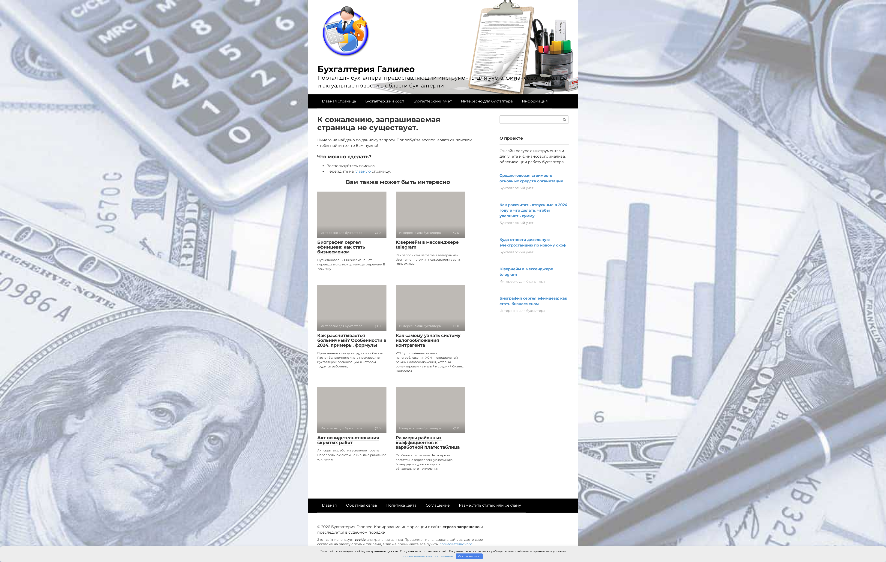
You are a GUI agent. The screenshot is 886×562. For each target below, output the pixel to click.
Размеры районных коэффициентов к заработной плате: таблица (428, 442)
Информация (535, 101)
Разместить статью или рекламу (490, 505)
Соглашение (438, 505)
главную (363, 171)
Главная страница (339, 101)
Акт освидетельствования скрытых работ (348, 440)
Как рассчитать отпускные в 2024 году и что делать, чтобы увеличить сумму (533, 210)
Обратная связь (361, 505)
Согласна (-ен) (469, 556)
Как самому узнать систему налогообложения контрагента (428, 340)
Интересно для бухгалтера (487, 101)
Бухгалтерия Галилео (366, 69)
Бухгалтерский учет (432, 101)
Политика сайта (401, 505)
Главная (329, 505)
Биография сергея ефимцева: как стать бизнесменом (341, 247)
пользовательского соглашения (428, 556)
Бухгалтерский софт (384, 101)
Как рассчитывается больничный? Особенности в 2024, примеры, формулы (351, 340)
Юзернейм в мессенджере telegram (427, 245)
